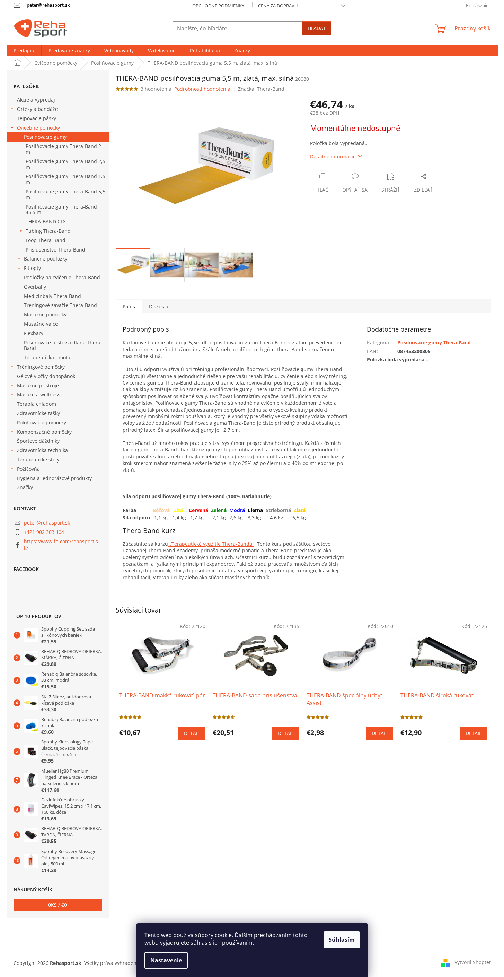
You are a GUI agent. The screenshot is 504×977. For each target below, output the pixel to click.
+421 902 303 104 (44, 532)
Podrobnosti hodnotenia (202, 89)
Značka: (261, 89)
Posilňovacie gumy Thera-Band (434, 342)
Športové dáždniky (38, 441)
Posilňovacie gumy (45, 136)
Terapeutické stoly (38, 459)
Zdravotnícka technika (42, 450)
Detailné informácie (333, 156)
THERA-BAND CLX (46, 221)
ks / (57, 904)
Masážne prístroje (38, 385)
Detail (192, 733)
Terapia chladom (36, 404)
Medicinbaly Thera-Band (52, 296)
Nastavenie (166, 960)
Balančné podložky (45, 258)
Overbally (35, 286)
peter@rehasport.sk (47, 522)
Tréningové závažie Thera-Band (60, 305)
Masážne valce (41, 323)
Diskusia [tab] (158, 306)
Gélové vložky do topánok (46, 376)
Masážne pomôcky (45, 314)
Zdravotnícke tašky (38, 413)
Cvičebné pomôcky (38, 127)
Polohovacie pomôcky (41, 422)
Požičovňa (28, 469)
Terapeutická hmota (47, 357)
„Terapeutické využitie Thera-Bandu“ (211, 543)
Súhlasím (342, 939)
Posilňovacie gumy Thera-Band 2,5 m (65, 164)
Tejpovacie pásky (36, 118)
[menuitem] (24, 50)
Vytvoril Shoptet (472, 962)
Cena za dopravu (278, 5)
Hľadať (317, 28)
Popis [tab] (129, 306)
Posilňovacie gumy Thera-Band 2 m (63, 149)
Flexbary (33, 333)
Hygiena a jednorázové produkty (54, 478)
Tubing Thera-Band (48, 231)
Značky (25, 487)
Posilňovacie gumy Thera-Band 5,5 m (65, 194)
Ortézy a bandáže (37, 109)
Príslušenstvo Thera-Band (55, 249)
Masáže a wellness (38, 394)
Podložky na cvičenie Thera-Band (62, 277)
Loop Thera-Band (45, 240)
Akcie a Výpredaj (36, 99)
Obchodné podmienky (218, 5)
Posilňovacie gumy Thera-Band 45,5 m (61, 209)
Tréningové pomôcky (41, 366)
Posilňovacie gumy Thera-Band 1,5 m (65, 179)
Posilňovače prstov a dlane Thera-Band (63, 345)
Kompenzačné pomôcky (44, 432)
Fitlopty (32, 268)
